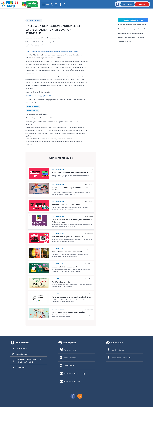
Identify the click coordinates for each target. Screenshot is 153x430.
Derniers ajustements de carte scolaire (131, 33)
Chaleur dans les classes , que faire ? (131, 37)
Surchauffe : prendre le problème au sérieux (133, 29)
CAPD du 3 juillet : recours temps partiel (132, 24)
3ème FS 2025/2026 (124, 41)
